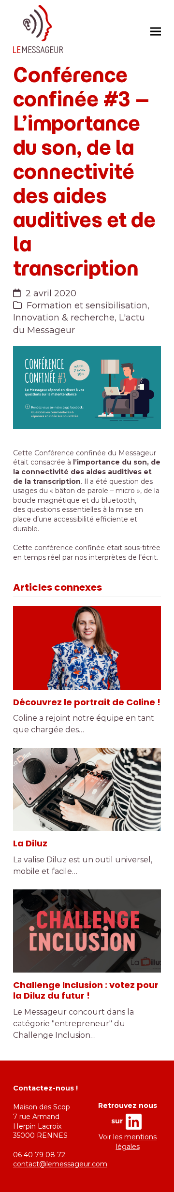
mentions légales (136, 1142)
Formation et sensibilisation (87, 305)
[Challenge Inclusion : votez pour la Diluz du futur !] (87, 931)
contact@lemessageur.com (60, 1164)
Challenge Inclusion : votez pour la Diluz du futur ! (86, 990)
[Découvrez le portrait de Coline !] (87, 647)
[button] (155, 31)
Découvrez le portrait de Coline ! (86, 702)
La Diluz (30, 843)
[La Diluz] (87, 789)
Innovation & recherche (64, 317)
